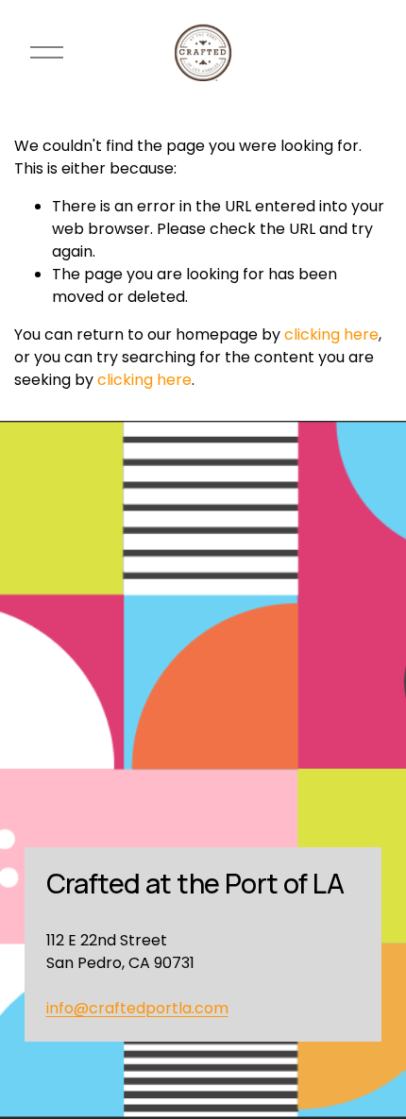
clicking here (331, 334)
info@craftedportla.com (137, 1008)
